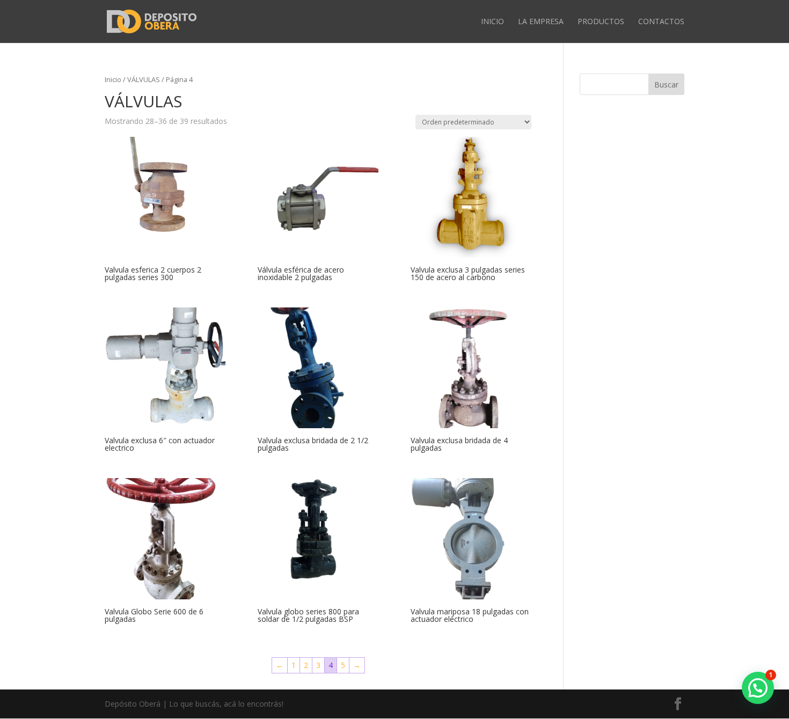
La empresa (541, 22)
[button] (758, 688)
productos (601, 22)
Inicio (113, 79)
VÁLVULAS (143, 79)
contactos (661, 22)
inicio (492, 22)
